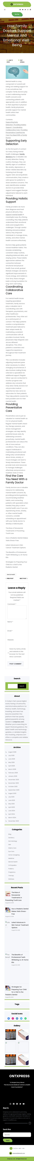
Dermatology (12, 841)
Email (10, 631)
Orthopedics (12, 865)
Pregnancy (11, 872)
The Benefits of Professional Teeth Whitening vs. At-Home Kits (16, 554)
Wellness (11, 879)
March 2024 (12, 817)
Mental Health (11, 574)
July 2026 (11, 755)
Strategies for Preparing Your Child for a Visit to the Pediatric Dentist (16, 564)
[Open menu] (4, 9)
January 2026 (12, 776)
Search (22, 686)
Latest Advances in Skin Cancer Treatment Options (20, 925)
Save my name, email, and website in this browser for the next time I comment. (17, 653)
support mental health (14, 215)
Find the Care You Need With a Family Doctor (16, 135)
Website (11, 640)
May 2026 (11, 762)
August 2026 (12, 752)
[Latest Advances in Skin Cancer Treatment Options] (7, 935)
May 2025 (11, 804)
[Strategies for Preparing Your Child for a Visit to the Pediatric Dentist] (7, 988)
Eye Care (11, 851)
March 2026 (12, 769)
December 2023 (13, 821)
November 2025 (13, 783)
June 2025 (11, 800)
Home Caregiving (13, 855)
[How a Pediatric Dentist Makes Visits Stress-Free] (7, 910)
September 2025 (13, 790)
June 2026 (11, 759)
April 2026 (11, 766)
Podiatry (11, 869)
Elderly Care (12, 848)
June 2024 (11, 811)
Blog (9, 834)
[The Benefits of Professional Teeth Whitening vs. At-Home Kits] (7, 967)
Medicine (11, 858)
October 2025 (12, 786)
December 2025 (13, 780)
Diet (9, 845)
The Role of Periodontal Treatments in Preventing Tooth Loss (15, 530)
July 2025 (11, 797)
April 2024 (11, 814)
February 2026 (13, 773)
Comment (12, 604)
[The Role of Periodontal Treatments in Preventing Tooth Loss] (7, 894)
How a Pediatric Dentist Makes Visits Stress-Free (20, 911)
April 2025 (11, 807)
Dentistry (11, 838)
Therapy (11, 876)
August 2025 (12, 793)
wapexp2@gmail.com (19, 1153)
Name (10, 622)
